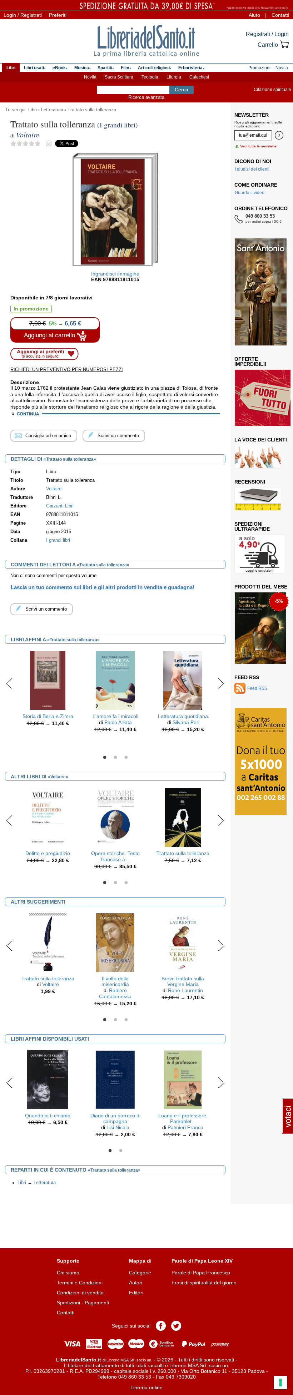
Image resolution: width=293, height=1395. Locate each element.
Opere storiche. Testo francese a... (115, 856)
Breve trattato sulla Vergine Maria (183, 981)
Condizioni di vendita (80, 1292)
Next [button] (221, 683)
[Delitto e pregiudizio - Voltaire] (48, 817)
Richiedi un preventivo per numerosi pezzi (66, 369)
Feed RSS (246, 677)
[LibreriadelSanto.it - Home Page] (146, 41)
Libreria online (146, 1387)
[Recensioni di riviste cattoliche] (257, 498)
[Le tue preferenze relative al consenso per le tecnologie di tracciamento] (280, 1382)
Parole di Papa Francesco (201, 1272)
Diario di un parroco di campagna (115, 1118)
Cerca (181, 89)
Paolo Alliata (118, 722)
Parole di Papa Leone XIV (202, 1261)
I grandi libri (58, 540)
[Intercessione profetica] (258, 628)
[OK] (279, 135)
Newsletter (251, 115)
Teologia (149, 77)
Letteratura (52, 109)
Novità (90, 77)
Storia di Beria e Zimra (48, 716)
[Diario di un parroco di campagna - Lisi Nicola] (115, 1079)
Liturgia (174, 77)
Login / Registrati (23, 15)
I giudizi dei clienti (252, 169)
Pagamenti (97, 1302)
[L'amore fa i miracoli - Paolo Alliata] (115, 680)
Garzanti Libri (60, 506)
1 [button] (104, 757)
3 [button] (126, 757)
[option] (47, 690)
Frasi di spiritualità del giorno (204, 1282)
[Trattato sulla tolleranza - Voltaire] (183, 817)
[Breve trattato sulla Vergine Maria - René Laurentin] (183, 942)
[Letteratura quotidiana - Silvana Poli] (183, 680)
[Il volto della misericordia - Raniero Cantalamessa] (115, 942)
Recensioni (249, 482)
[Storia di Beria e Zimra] (47, 680)
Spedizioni (68, 1302)
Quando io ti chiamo (47, 1115)
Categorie (140, 1272)
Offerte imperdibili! (250, 361)
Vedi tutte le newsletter (259, 146)
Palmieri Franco (185, 1127)
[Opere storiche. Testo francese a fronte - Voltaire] (115, 817)
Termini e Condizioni (80, 1282)
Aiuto (254, 15)
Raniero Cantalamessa (115, 993)
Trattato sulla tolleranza (92, 109)
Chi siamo (68, 1272)
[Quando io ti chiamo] (47, 1079)
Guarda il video (249, 192)
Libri (32, 109)
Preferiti (57, 15)
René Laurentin (185, 990)
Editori (136, 1292)
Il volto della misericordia (115, 981)
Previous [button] (9, 683)
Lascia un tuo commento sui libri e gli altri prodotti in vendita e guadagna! (102, 587)
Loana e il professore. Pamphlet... (183, 1118)
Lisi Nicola (117, 1127)
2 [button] (115, 757)
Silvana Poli (186, 722)
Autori (135, 1282)
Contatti (280, 15)
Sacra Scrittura (119, 77)
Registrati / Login (267, 34)
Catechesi (199, 77)
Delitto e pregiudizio (47, 853)
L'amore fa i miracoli (115, 716)
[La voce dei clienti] (257, 456)
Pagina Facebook (161, 1326)
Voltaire (50, 984)
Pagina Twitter (176, 1326)
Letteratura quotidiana (183, 716)
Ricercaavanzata (146, 97)
